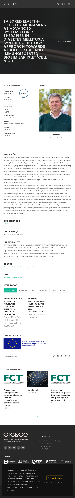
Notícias (62, 290)
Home (59, 41)
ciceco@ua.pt (43, 449)
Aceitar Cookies (55, 478)
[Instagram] (19, 448)
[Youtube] (23, 448)
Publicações (23, 290)
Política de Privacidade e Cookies (55, 483)
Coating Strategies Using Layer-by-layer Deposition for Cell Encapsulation (37, 305)
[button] (37, 416)
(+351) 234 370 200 (45, 446)
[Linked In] (5, 448)
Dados (33, 290)
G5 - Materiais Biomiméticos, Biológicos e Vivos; (20, 267)
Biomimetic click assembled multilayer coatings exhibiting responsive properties (13, 306)
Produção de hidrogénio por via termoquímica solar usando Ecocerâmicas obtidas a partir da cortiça (13, 398)
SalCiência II (33, 390)
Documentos (43, 290)
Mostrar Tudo (10, 290)
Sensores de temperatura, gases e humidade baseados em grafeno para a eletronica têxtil (61, 395)
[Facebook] (10, 448)
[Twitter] (14, 448)
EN (61, 4)
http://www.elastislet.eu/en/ (13, 277)
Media (53, 290)
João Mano (55, 135)
